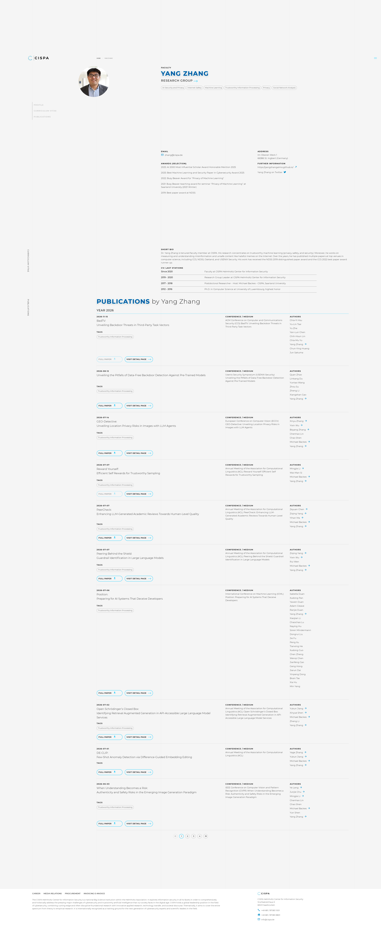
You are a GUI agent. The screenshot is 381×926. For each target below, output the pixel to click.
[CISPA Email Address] (266, 919)
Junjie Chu (296, 792)
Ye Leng (294, 787)
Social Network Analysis (284, 88)
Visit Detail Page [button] (136, 359)
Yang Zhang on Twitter (270, 172)
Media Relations (53, 893)
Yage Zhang (297, 752)
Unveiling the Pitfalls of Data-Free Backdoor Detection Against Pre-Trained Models (151, 375)
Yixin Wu (295, 425)
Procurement (72, 893)
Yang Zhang (297, 344)
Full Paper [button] (105, 406)
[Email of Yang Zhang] (172, 155)
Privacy (266, 88)
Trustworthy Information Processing (242, 88)
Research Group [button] (177, 80)
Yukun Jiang (297, 708)
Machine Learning (213, 88)
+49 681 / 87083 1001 (270, 910)
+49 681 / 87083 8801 (270, 915)
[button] (375, 58)
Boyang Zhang (298, 429)
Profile (39, 105)
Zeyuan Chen (297, 509)
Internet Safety (195, 88)
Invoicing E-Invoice (94, 893)
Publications (42, 117)
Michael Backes (298, 442)
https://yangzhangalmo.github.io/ (276, 167)
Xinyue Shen (297, 712)
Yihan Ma (295, 517)
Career (36, 893)
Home (99, 58)
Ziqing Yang (297, 513)
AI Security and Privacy (173, 88)
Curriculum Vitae (45, 111)
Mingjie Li (295, 468)
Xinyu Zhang (297, 421)
